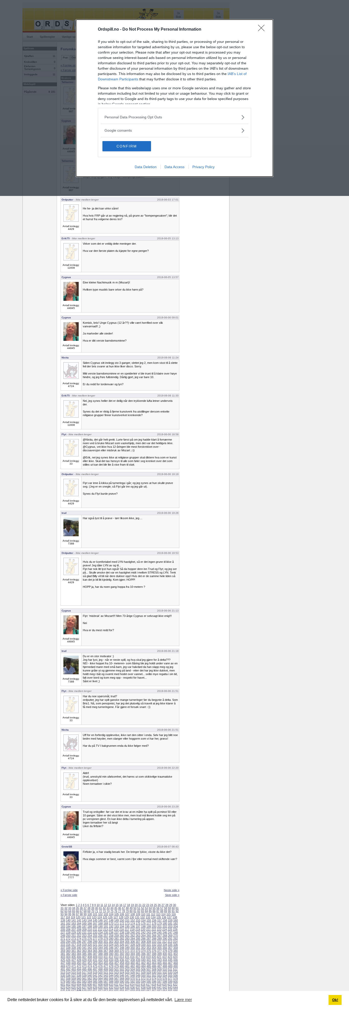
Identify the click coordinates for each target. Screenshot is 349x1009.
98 (81, 914)
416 (132, 956)
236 (111, 932)
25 (155, 904)
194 (122, 926)
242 (143, 932)
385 (84, 953)
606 (89, 984)
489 (170, 966)
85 (150, 911)
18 (128, 904)
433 (105, 960)
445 (170, 960)
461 (138, 963)
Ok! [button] (335, 1000)
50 (134, 908)
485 (148, 966)
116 (173, 914)
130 (132, 917)
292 (175, 938)
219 (137, 929)
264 (143, 935)
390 (111, 953)
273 (73, 938)
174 (132, 923)
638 (143, 987)
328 (132, 944)
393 (127, 953)
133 (148, 917)
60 (173, 908)
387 (95, 953)
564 (100, 978)
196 (132, 926)
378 (164, 950)
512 (175, 969)
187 (84, 926)
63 (65, 911)
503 (127, 969)
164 (79, 923)
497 (95, 969)
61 (177, 908)
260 (122, 935)
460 (132, 963)
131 (137, 917)
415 (127, 956)
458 (122, 963)
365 (95, 950)
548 (132, 975)
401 (170, 953)
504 (132, 969)
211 (95, 929)
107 (127, 914)
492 (68, 969)
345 (105, 947)
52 (142, 908)
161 (63, 923)
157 (159, 920)
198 (143, 926)
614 (132, 984)
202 (164, 926)
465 (159, 963)
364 (89, 950)
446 (175, 960)
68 (85, 911)
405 (73, 956)
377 (159, 950)
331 (148, 944)
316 (68, 944)
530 (154, 972)
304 (122, 941)
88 (161, 911)
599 (170, 981)
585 (95, 981)
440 (143, 960)
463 (148, 963)
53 (146, 908)
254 (89, 935)
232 (89, 932)
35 (77, 908)
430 (89, 960)
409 (95, 956)
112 (153, 914)
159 (170, 920)
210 (89, 929)
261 (127, 935)
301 (105, 941)
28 (166, 904)
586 (100, 981)
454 (100, 963)
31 (62, 908)
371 (127, 950)
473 (84, 966)
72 (100, 911)
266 (154, 935)
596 (154, 981)
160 (175, 920)
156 (154, 920)
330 (143, 944)
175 (138, 923)
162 (68, 923)
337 (63, 947)
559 (73, 978)
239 (127, 932)
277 (95, 938)
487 (159, 966)
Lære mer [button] (183, 1000)
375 (148, 950)
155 (148, 920)
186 (79, 926)
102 (100, 914)
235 (105, 932)
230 (79, 932)
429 (84, 960)
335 (170, 944)
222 (154, 929)
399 (159, 953)
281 (116, 938)
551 (148, 975)
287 (148, 938)
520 (100, 972)
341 (84, 947)
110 (143, 914)
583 (84, 981)
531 (159, 972)
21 (140, 904)
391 (116, 953)
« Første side (69, 894)
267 (159, 935)
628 (89, 987)
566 (111, 978)
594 (143, 981)
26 (159, 904)
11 (101, 904)
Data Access (174, 167)
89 (165, 911)
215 (116, 929)
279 (105, 938)
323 (105, 944)
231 (84, 932)
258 (111, 935)
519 (95, 972)
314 (175, 941)
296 (79, 941)
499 (105, 969)
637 (138, 987)
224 (164, 929)
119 (73, 917)
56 (157, 908)
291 (170, 938)
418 (143, 956)
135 (158, 917)
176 (143, 923)
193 (116, 926)
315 (63, 944)
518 (89, 972)
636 (132, 987)
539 (84, 975)
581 (73, 981)
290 (164, 938)
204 (175, 926)
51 (138, 908)
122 (89, 917)
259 (116, 935)
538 (79, 975)
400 (164, 953)
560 (79, 978)
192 (111, 926)
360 (68, 950)
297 (84, 941)
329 (138, 944)
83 (142, 911)
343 (95, 947)
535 (63, 975)
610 (111, 984)
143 (84, 920)
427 (73, 960)
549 (138, 975)
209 (84, 929)
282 (122, 938)
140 (68, 920)
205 (63, 929)
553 (159, 975)
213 (105, 929)
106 (122, 914)
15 (117, 904)
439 (138, 960)
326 (122, 944)
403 (63, 956)
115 (168, 914)
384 (79, 953)
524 (122, 972)
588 (111, 981)
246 (164, 932)
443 (159, 960)
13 (109, 904)
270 (175, 935)
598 (164, 981)
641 (159, 987)
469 (63, 966)
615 (137, 984)
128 (121, 917)
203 (170, 926)
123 (94, 917)
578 (175, 978)
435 (116, 960)
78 (123, 911)
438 (132, 960)
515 (73, 972)
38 (88, 908)
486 (154, 966)
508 (154, 969)
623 (63, 987)
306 (132, 941)
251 (73, 935)
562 (89, 978)
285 (138, 938)
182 (175, 923)
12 (105, 904)
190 (100, 926)
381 (63, 953)
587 (105, 981)
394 (132, 953)
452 (89, 963)
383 (73, 953)
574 (154, 978)
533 (170, 972)
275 (84, 938)
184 (68, 926)
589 (116, 981)
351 (138, 947)
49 (131, 908)
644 (175, 987)
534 (175, 972)
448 (68, 963)
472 (79, 966)
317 (73, 944)
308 (143, 941)
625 (73, 987)
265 (148, 935)
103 (105, 914)
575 (159, 978)
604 (79, 984)
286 (143, 938)
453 (95, 963)
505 (138, 969)
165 (84, 923)
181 (170, 923)
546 (122, 975)
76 (115, 911)
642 (164, 987)
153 (138, 920)
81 (134, 911)
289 (159, 938)
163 (73, 923)
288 (154, 938)
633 (116, 987)
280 (111, 938)
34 (73, 908)
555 (170, 975)
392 (122, 953)
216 (121, 929)
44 (111, 908)
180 (164, 923)
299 (95, 941)
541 (95, 975)
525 (127, 972)
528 (143, 972)
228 (68, 932)
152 (132, 920)
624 (68, 987)
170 (111, 923)
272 (68, 938)
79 (127, 911)
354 (154, 947)
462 (143, 963)
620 (164, 984)
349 (127, 947)
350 (132, 947)
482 (132, 966)
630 (100, 987)
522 (111, 972)
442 (154, 960)
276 (89, 938)
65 (73, 911)
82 (138, 911)
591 (127, 981)
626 (79, 987)
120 (78, 917)
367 (105, 950)
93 (62, 914)
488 (164, 966)
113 (158, 914)
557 (63, 978)
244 (154, 932)
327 (127, 944)
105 (116, 914)
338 (68, 947)
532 (164, 972)
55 (154, 908)
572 (143, 978)
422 (164, 956)
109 (138, 914)
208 (79, 929)
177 (148, 923)
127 (115, 917)
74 (108, 911)
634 (122, 987)
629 (95, 987)
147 (105, 920)
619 (159, 984)
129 (126, 917)
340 (79, 947)
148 (111, 920)
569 (127, 978)
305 (127, 941)
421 (159, 956)
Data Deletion (146, 167)
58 (165, 908)
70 (92, 911)
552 (154, 975)
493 (73, 969)
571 (138, 978)
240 (132, 932)
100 (89, 914)
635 (127, 987)
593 (138, 981)
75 (111, 911)
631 (105, 987)
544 (111, 975)
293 (63, 941)
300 (100, 941)
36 (81, 908)
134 (153, 917)
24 (151, 904)
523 (116, 972)
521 (105, 972)
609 (105, 984)
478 (111, 966)
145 (95, 920)
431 (95, 960)
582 (79, 981)
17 (124, 904)
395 (138, 953)
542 (100, 975)
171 (116, 923)
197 (138, 926)
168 (100, 923)
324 (111, 944)
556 (175, 975)
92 (177, 911)
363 (84, 950)
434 (111, 960)
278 (100, 938)
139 (63, 920)
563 (95, 978)
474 (89, 966)
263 (138, 935)
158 (164, 920)
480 (122, 966)
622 (175, 984)
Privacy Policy (203, 167)
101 (95, 914)
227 (63, 932)
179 (159, 923)
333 (159, 944)
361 (73, 950)
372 (132, 950)
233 (95, 932)
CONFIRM (127, 146)
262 (132, 935)
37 (85, 908)
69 (88, 911)
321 (95, 944)
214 (111, 929)
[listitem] (174, 117)
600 (175, 981)
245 (159, 932)
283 (127, 938)
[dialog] (174, 98)
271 (63, 938)
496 (89, 969)
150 (122, 920)
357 (170, 947)
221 (148, 929)
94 (65, 914)
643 (170, 987)
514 (68, 972)
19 (132, 904)
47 (123, 908)
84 (146, 911)
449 (73, 963)
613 (127, 984)
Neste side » (171, 890)
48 (127, 908)
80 (131, 911)
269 (170, 935)
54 (150, 908)
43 (108, 908)
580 (68, 981)
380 (175, 950)
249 (63, 935)
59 (169, 908)
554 (164, 975)
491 (63, 969)
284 (132, 938)
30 (174, 904)
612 (121, 984)
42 (104, 908)
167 (95, 923)
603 (73, 984)
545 (116, 975)
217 (127, 929)
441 (148, 960)
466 (164, 963)
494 (79, 969)
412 (111, 956)
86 (154, 911)
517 (84, 972)
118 (68, 917)
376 (154, 950)
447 (63, 963)
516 (79, 972)
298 (89, 941)
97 (77, 914)
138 (174, 917)
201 (159, 926)
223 (159, 929)
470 (68, 966)
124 (99, 917)
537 (73, 975)
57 (161, 908)
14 (113, 904)
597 (159, 981)
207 (73, 929)
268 (164, 935)
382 (68, 953)
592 (132, 981)
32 (65, 908)
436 (122, 960)
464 (154, 963)
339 (73, 947)
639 (148, 987)
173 (127, 923)
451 (84, 963)
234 (100, 932)
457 (116, 963)
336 (175, 944)
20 (136, 904)
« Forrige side (69, 890)
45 (115, 908)
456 (111, 963)
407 (84, 956)
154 (143, 920)
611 (116, 984)
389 (105, 953)
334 (164, 944)
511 (170, 969)
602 (68, 984)
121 (83, 917)
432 (100, 960)
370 (122, 950)
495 (84, 969)
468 (175, 963)
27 (163, 904)
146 (100, 920)
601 (63, 984)
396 (143, 953)
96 (73, 914)
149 (116, 920)
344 (100, 947)
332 (154, 944)
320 (89, 944)
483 (138, 966)
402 (175, 953)
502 (122, 969)
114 (163, 914)
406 (79, 956)
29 (170, 904)
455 (105, 963)
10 (98, 904)
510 (164, 969)
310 (154, 941)
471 (73, 966)
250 (68, 935)
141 (73, 920)
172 (122, 923)
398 (154, 953)
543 (105, 975)
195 (127, 926)
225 (170, 929)
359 (63, 950)
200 (154, 926)
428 (79, 960)
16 (120, 904)
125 (105, 917)
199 (148, 926)
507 (148, 969)
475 (95, 966)
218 (132, 929)
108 (132, 914)
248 (175, 932)
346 (111, 947)
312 (164, 941)
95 (69, 914)
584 (89, 981)
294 (68, 941)
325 (116, 944)
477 (105, 966)
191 (105, 926)
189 (95, 926)
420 (154, 956)
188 (89, 926)
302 (111, 941)
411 (105, 956)
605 (84, 984)
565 (105, 978)
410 (100, 956)
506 (143, 969)
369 (116, 950)
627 (84, 987)
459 (127, 963)
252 (79, 935)
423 (170, 956)
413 (116, 956)
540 (89, 975)
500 (111, 969)
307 (138, 941)
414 (121, 956)
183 (63, 926)
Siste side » (172, 894)
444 (164, 960)
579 (63, 981)
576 (164, 978)
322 (100, 944)
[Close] (263, 29)
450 (79, 963)
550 (143, 975)
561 (84, 978)
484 (143, 966)
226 (175, 929)
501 (116, 969)
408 (89, 956)
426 (68, 960)
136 (164, 917)
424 (175, 956)
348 (122, 947)
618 (154, 984)
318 (79, 944)
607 (95, 984)
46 (119, 908)
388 (100, 953)
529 (148, 972)
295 (73, 941)
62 (62, 911)
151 (127, 920)
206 (68, 929)
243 (148, 932)
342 (89, 947)
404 (68, 956)
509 (159, 969)
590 (122, 981)
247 (170, 932)
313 (170, 941)
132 (142, 917)
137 (169, 917)
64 (69, 911)
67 (81, 911)
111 (148, 914)
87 (157, 911)
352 (143, 947)
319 (84, 944)
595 (148, 981)
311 (159, 941)
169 (105, 923)
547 (127, 975)
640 (154, 987)
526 (132, 972)
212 (100, 929)
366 (100, 950)
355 (159, 947)
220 (143, 929)
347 (116, 947)
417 (137, 956)
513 (63, 972)
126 (110, 917)
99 (85, 914)
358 (175, 947)
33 (69, 908)
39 (92, 908)
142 (79, 920)
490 (175, 966)
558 (68, 978)
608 (100, 984)
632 (111, 987)
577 (170, 978)
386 (89, 953)
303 (116, 941)
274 (79, 938)
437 (127, 960)
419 (148, 956)
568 (122, 978)
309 (148, 941)
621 (170, 984)
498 (100, 969)
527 (138, 972)
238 (122, 932)
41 (100, 908)
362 (79, 950)
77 (119, 911)
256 (100, 935)
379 (170, 950)
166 (89, 923)
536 (68, 975)
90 (169, 911)
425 (63, 960)
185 (73, 926)
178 (154, 923)
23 (147, 904)
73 (104, 911)
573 (148, 978)
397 (148, 953)
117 (63, 917)
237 (116, 932)
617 (148, 984)
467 (170, 963)
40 (96, 908)
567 (116, 978)
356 (164, 947)
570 (132, 978)
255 (95, 935)
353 (148, 947)
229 (73, 932)
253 (84, 935)
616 (143, 984)
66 (77, 911)
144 (89, 920)
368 (111, 950)
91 (173, 911)
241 (138, 932)
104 (111, 914)
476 (100, 966)
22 (143, 904)
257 (105, 935)
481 (127, 966)
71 (96, 911)
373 (138, 950)
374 (143, 950)
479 (116, 966)
